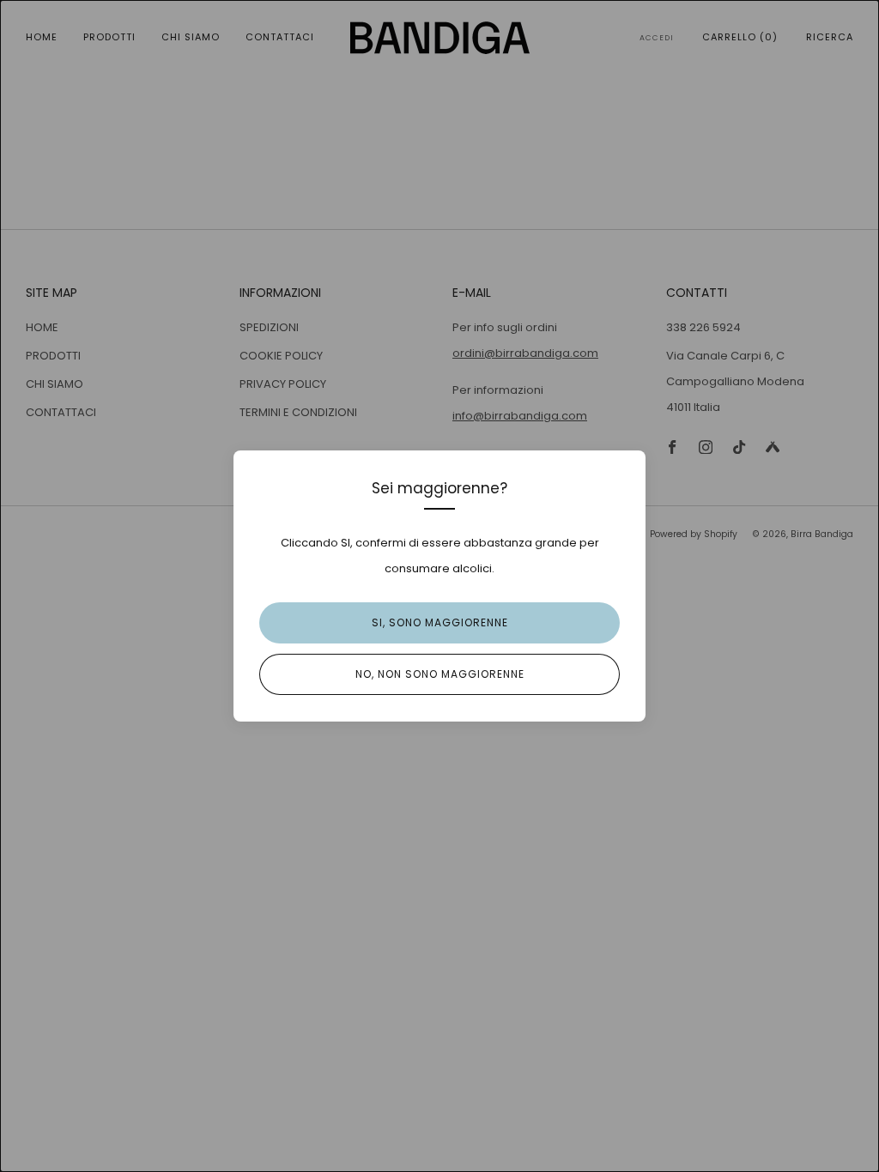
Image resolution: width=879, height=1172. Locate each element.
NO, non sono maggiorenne (439, 674)
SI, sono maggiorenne (440, 622)
